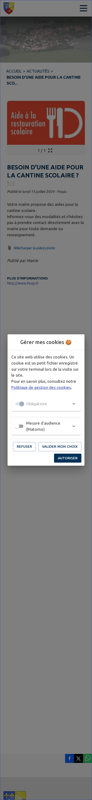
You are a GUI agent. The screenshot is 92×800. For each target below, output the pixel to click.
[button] (46, 403)
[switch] (17, 426)
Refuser (24, 446)
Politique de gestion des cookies (41, 387)
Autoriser (68, 458)
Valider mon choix (60, 446)
